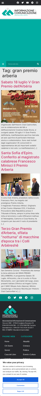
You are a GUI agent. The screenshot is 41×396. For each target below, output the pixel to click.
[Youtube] (27, 3)
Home (7, 341)
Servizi (7, 350)
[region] (20, 377)
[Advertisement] (20, 39)
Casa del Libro (10, 354)
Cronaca (26, 346)
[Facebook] (18, 3)
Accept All (20, 379)
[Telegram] (32, 3)
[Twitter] (22, 3)
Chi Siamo (9, 346)
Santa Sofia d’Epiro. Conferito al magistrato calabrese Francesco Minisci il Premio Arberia (20, 161)
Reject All (20, 391)
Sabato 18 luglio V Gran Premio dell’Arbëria (20, 84)
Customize (20, 385)
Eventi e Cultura (29, 354)
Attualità (26, 341)
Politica (26, 350)
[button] (2, 2)
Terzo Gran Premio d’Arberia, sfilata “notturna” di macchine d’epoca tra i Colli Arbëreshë (20, 237)
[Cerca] (38, 64)
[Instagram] (37, 3)
